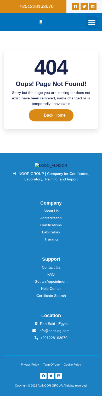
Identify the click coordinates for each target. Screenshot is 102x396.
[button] (92, 22)
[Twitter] (84, 6)
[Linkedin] (93, 6)
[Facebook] (75, 6)
